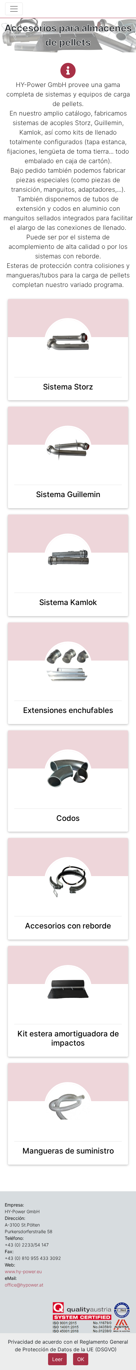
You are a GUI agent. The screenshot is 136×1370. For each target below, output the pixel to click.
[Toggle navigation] (14, 9)
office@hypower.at (24, 1284)
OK (80, 1359)
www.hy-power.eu (23, 1271)
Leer (57, 1359)
